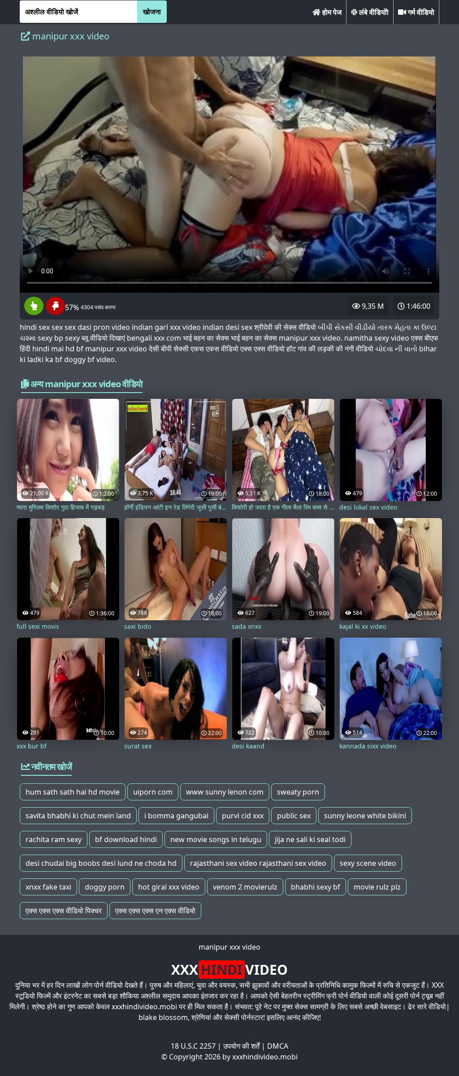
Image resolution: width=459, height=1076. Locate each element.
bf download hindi (126, 839)
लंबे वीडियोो (373, 12)
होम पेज (331, 12)
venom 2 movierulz (245, 887)
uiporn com (153, 792)
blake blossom (163, 1017)
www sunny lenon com (225, 792)
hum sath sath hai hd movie (73, 792)
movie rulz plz (377, 887)
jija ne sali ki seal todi (310, 839)
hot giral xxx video (168, 887)
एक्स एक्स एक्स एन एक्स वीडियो (155, 911)
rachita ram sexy (54, 839)
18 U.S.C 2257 (193, 1046)
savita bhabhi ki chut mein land (78, 816)
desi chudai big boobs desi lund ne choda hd (101, 863)
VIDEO (229, 969)
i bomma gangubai (176, 816)
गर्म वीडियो (420, 12)
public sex (294, 816)
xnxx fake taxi (48, 887)
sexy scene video (368, 863)
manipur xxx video (229, 947)
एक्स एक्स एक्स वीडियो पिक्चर (64, 911)
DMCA (277, 1046)
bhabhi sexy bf (315, 887)
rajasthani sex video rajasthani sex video (258, 863)
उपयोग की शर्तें (241, 1046)
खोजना (152, 12)
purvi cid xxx (243, 816)
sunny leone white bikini (365, 816)
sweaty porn (298, 792)
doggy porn (105, 887)
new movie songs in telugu (215, 839)
